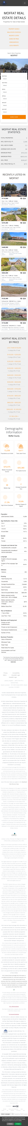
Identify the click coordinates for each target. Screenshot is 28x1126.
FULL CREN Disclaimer (14, 1006)
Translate (25, 1114)
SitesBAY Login (13, 677)
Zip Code (12, 1110)
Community (18, 1110)
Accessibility (16, 673)
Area (24, 1110)
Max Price (4, 82)
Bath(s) (4, 96)
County (3, 1110)
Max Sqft (4, 109)
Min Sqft (4, 102)
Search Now (14, 117)
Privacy (6, 673)
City (7, 1110)
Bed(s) (3, 89)
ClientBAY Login (15, 675)
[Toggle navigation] (25, 3)
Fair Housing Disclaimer (14, 1014)
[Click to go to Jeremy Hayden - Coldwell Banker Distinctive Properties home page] (5, 3)
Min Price (4, 76)
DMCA (4, 675)
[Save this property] (25, 185)
